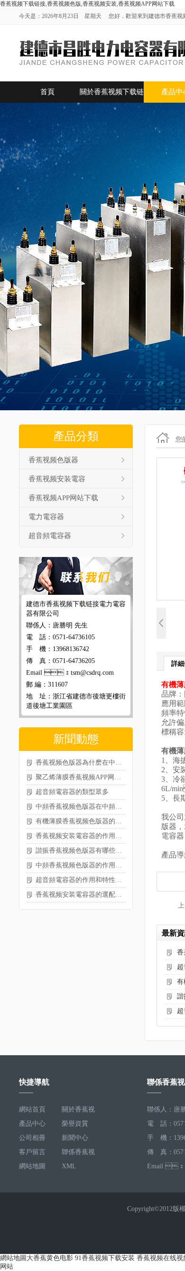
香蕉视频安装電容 (56, 479)
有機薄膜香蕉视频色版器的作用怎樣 (81, 821)
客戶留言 (32, 1152)
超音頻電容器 (49, 535)
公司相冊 (32, 1137)
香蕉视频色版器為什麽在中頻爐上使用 (81, 762)
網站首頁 (32, 1109)
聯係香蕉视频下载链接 (78, 1153)
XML (69, 1166)
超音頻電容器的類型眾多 (72, 791)
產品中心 (32, 1123)
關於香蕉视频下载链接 (112, 95)
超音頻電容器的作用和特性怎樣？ (81, 879)
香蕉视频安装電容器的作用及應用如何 (81, 835)
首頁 (47, 92)
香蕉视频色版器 (53, 460)
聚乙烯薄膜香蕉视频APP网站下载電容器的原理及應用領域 (81, 777)
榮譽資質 (75, 1123)
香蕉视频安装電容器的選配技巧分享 (81, 894)
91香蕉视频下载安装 (105, 1258)
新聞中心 (75, 1137)
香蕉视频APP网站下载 (63, 498)
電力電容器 (46, 517)
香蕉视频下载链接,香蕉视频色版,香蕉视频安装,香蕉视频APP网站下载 (87, 3)
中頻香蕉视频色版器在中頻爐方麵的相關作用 (81, 806)
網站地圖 (32, 1166)
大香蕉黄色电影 (50, 1258)
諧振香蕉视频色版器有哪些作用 (81, 850)
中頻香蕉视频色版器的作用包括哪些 (81, 865)
